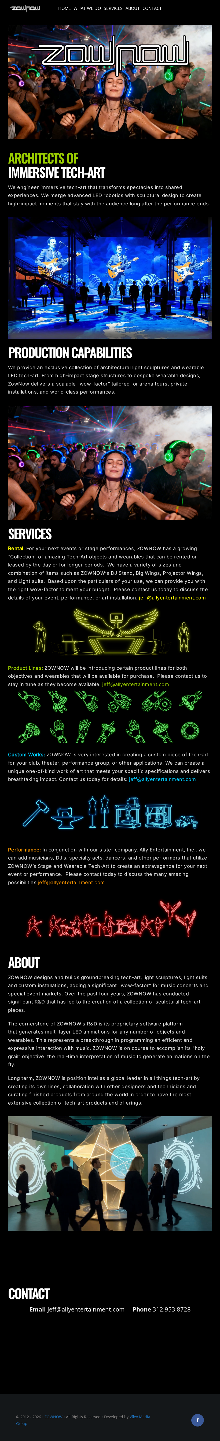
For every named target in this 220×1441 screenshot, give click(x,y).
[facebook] (197, 1420)
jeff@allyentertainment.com (172, 598)
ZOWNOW (54, 1416)
